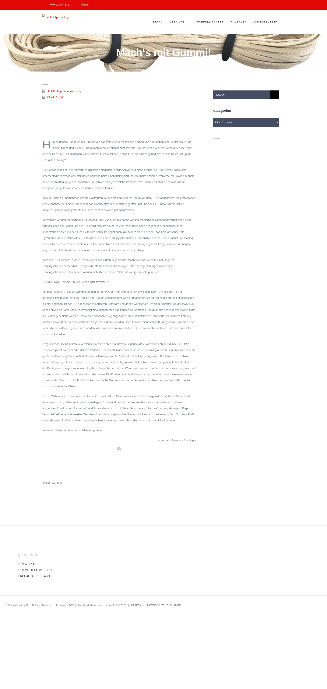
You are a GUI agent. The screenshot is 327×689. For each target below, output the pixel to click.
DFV (71, 605)
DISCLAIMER (174, 605)
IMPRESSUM (137, 605)
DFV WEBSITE (27, 564)
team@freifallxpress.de (90, 605)
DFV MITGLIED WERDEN (35, 570)
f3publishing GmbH (18, 605)
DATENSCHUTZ (155, 605)
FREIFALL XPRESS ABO (34, 576)
